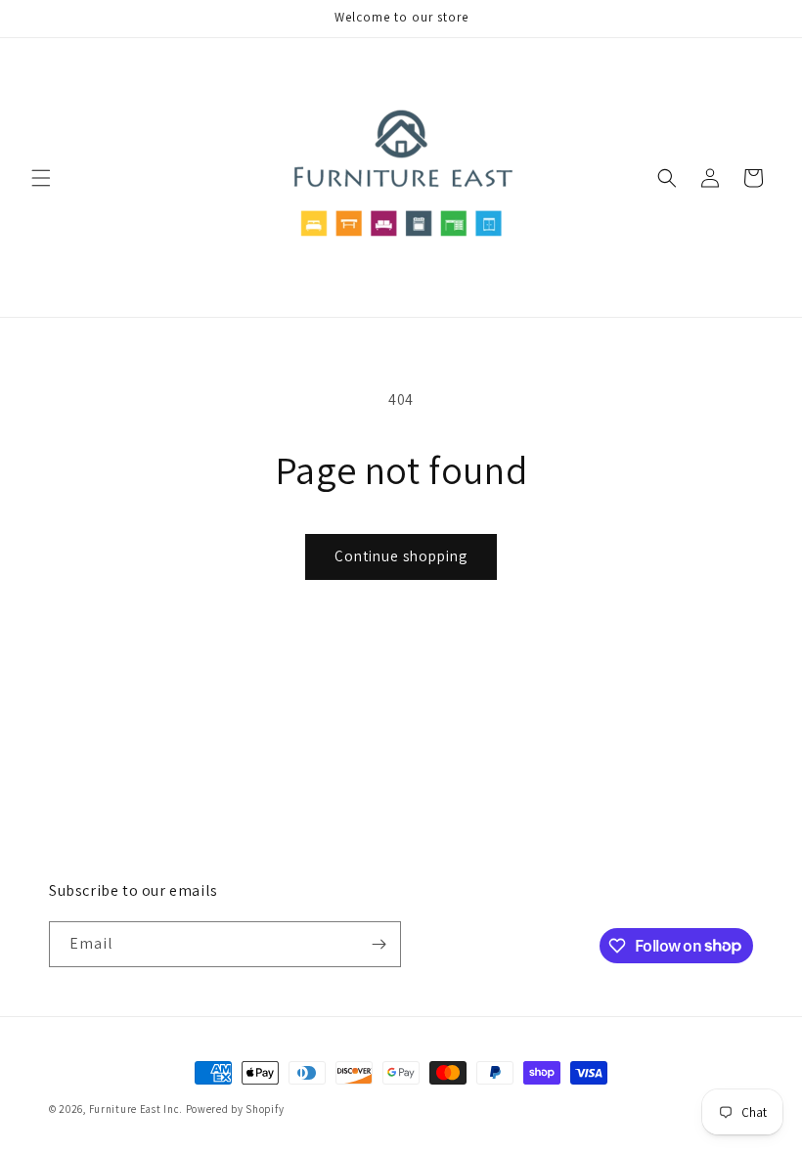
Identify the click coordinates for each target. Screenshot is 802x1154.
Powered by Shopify (235, 1109)
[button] (41, 178)
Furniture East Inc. (136, 1109)
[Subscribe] (378, 944)
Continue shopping (401, 556)
